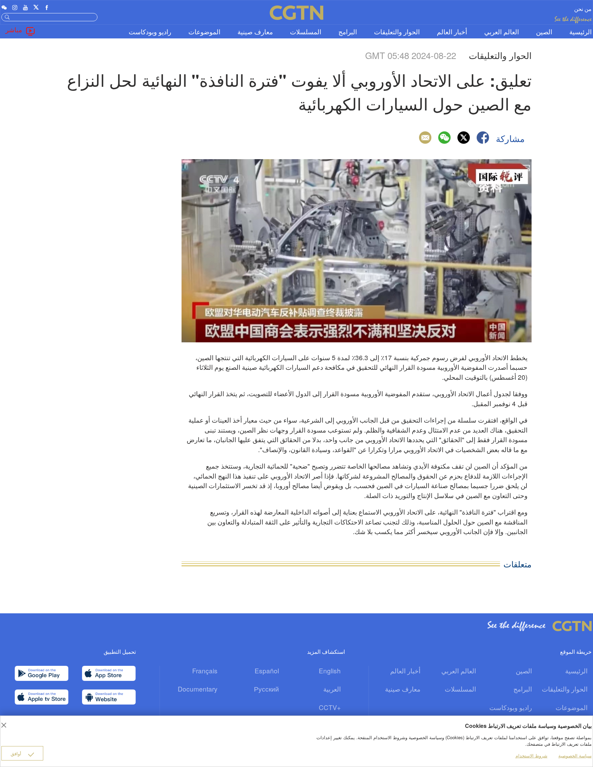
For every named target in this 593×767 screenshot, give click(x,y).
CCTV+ (330, 707)
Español (267, 670)
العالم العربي (501, 31)
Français (205, 670)
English (330, 670)
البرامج (347, 31)
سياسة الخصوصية (575, 755)
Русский (266, 688)
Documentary (198, 688)
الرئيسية (580, 31)
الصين (544, 31)
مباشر (13, 29)
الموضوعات (204, 31)
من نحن (583, 9)
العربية (332, 688)
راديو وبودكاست (150, 31)
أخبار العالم (452, 31)
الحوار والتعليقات (397, 31)
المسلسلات (305, 31)
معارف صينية (255, 31)
